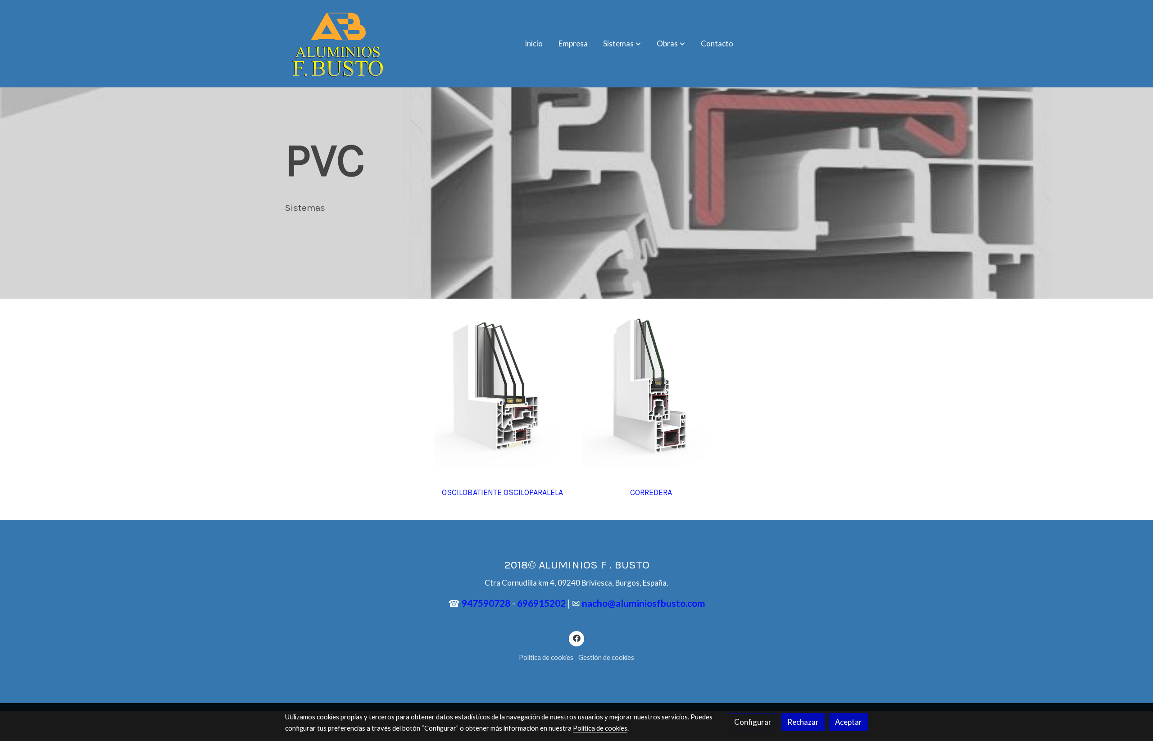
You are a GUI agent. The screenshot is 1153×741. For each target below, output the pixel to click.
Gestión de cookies (606, 657)
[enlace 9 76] (651, 389)
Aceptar (848, 722)
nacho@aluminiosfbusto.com (643, 603)
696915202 (542, 603)
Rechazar (803, 722)
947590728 (486, 603)
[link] (337, 43)
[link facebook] (576, 637)
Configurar (753, 722)
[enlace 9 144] (502, 389)
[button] (622, 43)
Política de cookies (546, 657)
